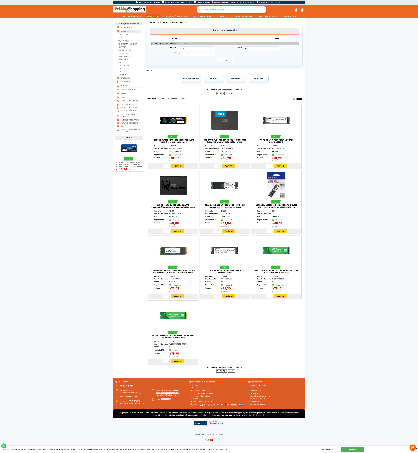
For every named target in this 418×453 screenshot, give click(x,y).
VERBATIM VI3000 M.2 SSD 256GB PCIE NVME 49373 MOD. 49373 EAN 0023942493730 (276, 206)
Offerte (129, 137)
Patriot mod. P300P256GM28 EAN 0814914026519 (276, 141)
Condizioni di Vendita (258, 385)
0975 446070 (134, 401)
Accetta (352, 449)
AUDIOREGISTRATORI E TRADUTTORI (129, 116)
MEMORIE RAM (123, 53)
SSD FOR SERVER (124, 65)
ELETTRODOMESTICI (268, 16)
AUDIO (120, 38)
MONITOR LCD (126, 86)
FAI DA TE (222, 16)
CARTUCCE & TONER (203, 16)
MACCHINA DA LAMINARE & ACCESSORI (130, 130)
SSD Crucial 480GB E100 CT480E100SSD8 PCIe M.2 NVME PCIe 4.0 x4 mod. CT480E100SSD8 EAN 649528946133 (173, 272)
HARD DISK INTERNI (124, 50)
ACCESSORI (125, 97)
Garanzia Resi (255, 391)
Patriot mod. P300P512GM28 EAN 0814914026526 (225, 271)
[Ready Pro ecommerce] (209, 440)
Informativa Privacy (257, 399)
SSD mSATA (123, 71)
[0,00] (302, 9)
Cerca (174, 39)
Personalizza (327, 449)
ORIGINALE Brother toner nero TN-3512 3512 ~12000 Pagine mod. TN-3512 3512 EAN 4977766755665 (129, 164)
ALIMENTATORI (123, 35)
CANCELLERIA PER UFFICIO (130, 120)
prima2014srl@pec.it (168, 395)
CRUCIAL (224, 151)
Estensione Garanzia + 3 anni (261, 396)
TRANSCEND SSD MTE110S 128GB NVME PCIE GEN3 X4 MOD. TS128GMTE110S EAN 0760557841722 (225, 207)
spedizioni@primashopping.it (167, 392)
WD (273, 282)
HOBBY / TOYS (290, 16)
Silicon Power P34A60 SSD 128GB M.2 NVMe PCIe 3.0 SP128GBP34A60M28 (173, 141)
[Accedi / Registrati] (296, 9)
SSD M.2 (121, 68)
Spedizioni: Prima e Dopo (201, 396)
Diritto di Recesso (257, 388)
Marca (239, 48)
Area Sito (174, 53)
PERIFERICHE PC (126, 78)
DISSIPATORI (122, 47)
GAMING (123, 93)
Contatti (195, 388)
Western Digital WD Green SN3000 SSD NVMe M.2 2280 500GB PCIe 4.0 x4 (276, 271)
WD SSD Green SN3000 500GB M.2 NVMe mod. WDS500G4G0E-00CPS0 (173, 336)
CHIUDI (416, 448)
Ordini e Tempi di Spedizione (202, 393)
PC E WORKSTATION (128, 27)
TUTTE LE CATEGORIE (131, 16)
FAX (122, 126)
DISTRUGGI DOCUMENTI (129, 123)
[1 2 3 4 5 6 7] (218, 231)
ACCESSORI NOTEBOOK (129, 101)
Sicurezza (254, 393)
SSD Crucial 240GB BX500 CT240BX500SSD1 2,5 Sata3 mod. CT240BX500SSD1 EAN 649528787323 (225, 142)
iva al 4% (195, 399)
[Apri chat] (413, 448)
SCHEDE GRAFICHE (124, 56)
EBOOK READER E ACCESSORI (131, 108)
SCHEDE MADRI (123, 59)
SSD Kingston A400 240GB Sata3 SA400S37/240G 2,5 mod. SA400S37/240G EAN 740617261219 (173, 207)
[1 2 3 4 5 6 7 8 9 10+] (167, 166)
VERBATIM (275, 216)
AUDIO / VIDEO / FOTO (243, 16)
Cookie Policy (223, 449)
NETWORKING (125, 82)
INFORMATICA (153, 16)
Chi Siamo (195, 385)
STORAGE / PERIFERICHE (176, 16)
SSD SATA (122, 74)
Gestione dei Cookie (257, 404)
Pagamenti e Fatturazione (202, 391)
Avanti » (231, 93)
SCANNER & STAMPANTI (129, 111)
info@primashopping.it (170, 390)
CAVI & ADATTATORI (128, 89)
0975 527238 (139, 403)
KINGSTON (173, 216)
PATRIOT (275, 151)
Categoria (173, 48)
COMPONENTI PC (127, 31)
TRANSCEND (225, 216)
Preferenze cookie (215, 434)
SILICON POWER (175, 151)
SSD (119, 62)
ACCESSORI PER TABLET (129, 105)
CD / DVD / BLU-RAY (125, 41)
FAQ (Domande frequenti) (202, 401)
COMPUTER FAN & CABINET (127, 44)
